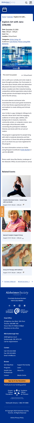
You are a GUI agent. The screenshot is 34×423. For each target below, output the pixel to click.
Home (4, 17)
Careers (6, 375)
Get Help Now (8, 365)
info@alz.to (12, 355)
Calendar (10, 17)
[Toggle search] (26, 3)
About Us (20, 370)
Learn (19, 367)
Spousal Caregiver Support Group (13, 235)
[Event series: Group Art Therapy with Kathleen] (23, 272)
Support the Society (23, 365)
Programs (7, 367)
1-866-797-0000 (23, 403)
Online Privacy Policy (17, 418)
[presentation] (16, 186)
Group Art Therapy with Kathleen (13, 270)
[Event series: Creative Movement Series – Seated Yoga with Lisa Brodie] (23, 204)
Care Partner (14, 41)
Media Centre (21, 375)
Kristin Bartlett (25, 150)
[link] (8, 2)
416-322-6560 (11, 351)
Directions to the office (11, 328)
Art (20, 39)
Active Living (14, 39)
